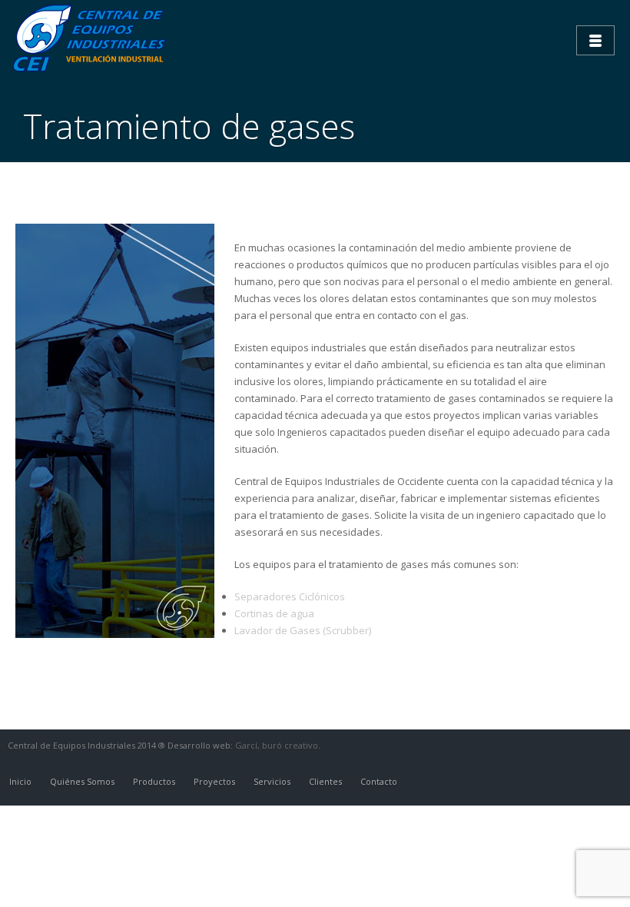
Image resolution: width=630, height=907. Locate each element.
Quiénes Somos (82, 781)
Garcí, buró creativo (276, 745)
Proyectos (214, 781)
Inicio (20, 781)
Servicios (272, 781)
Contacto (378, 781)
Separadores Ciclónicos (289, 596)
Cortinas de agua (274, 613)
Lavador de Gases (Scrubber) (302, 630)
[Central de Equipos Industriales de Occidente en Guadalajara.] (92, 38)
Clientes (325, 781)
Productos (154, 781)
